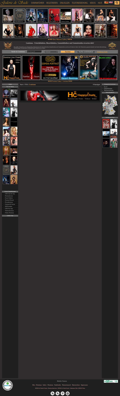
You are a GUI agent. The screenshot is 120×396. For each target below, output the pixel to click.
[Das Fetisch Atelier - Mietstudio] (106, 137)
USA (26, 84)
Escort (105, 87)
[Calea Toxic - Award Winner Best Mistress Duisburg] (100, 16)
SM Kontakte (8, 206)
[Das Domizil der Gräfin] (13, 97)
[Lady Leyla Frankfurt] (89, 16)
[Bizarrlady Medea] (13, 183)
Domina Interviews (52, 388)
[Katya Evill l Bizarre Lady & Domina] (13, 174)
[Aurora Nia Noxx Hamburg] (43, 31)
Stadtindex (57, 385)
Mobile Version (62, 381)
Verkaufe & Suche (10, 204)
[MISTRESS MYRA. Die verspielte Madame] (6, 135)
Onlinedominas (108, 88)
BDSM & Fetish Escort (63, 388)
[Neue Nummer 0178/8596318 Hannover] (54, 31)
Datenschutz (76, 385)
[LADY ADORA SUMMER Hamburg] (77, 16)
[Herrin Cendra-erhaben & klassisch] (6, 126)
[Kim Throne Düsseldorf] (31, 16)
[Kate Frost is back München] (8, 31)
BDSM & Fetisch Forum (41, 388)
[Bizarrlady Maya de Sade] (13, 164)
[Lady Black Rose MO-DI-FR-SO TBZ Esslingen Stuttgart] (112, 31)
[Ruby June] (6, 154)
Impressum (84, 385)
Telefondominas (9, 210)
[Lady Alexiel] (13, 116)
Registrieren (52, 2)
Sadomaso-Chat (73, 388)
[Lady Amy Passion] (13, 145)
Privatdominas (9, 202)
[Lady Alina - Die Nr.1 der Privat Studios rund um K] (106, 128)
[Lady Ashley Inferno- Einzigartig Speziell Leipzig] (19, 31)
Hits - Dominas (37, 385)
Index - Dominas (48, 385)
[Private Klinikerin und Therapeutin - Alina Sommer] (113, 147)
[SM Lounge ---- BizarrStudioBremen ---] (13, 154)
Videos (93, 2)
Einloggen (64, 2)
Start (21, 84)
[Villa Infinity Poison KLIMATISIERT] (6, 174)
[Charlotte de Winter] (113, 137)
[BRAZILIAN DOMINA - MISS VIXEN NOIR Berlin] (89, 31)
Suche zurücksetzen (86, 52)
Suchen (68, 52)
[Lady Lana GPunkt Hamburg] (112, 16)
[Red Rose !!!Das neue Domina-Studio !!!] (6, 164)
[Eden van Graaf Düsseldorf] (77, 31)
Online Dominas (9, 212)
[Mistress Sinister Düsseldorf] (66, 31)
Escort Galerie (9, 198)
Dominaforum (9, 196)
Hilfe (100, 2)
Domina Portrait (9, 200)
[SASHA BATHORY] (13, 106)
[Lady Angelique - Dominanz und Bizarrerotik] (6, 145)
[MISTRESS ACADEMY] (13, 126)
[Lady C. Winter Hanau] (100, 31)
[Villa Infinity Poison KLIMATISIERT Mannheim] (19, 16)
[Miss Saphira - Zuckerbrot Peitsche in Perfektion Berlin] (54, 16)
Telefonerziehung (80, 2)
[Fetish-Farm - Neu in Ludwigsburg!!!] (6, 183)
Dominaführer (37, 2)
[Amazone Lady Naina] (106, 147)
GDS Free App (9, 208)
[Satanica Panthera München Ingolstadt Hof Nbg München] (66, 16)
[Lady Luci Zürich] (31, 31)
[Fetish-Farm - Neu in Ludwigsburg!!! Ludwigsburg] (43, 16)
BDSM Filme (81, 388)
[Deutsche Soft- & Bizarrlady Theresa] (6, 106)
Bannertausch (66, 385)
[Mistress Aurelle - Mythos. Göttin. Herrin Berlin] (8, 16)
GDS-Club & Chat (10, 193)
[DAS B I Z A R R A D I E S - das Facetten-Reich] (6, 97)
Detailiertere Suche (102, 52)
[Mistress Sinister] (6, 116)
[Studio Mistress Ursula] (13, 135)
